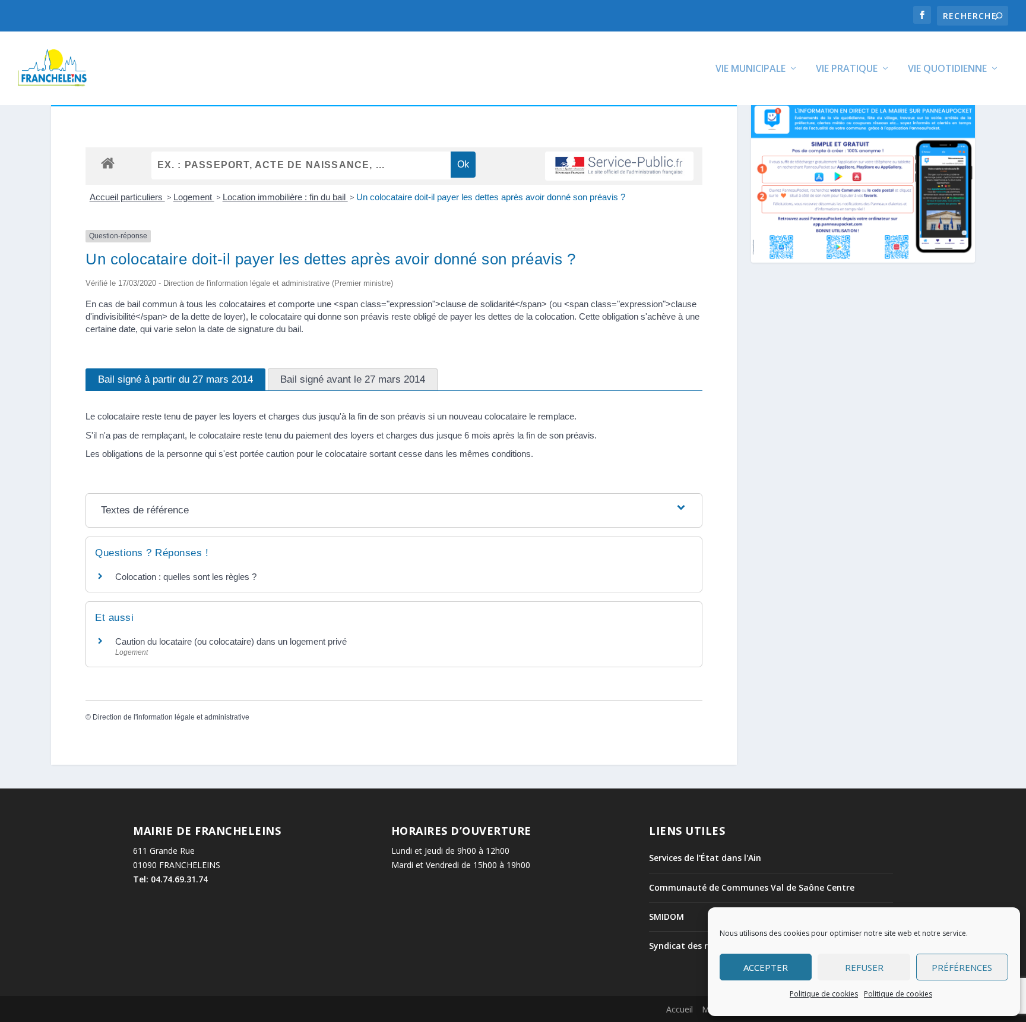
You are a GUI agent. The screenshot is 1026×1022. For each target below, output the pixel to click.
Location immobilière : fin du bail (285, 197)
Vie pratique (847, 69)
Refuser (864, 967)
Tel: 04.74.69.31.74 (170, 879)
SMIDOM (666, 916)
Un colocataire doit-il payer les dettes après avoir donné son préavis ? (490, 197)
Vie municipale (750, 69)
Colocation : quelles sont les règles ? (185, 577)
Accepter (765, 967)
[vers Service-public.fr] (619, 166)
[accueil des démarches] (107, 163)
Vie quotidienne (947, 69)
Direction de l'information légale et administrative (171, 717)
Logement (193, 197)
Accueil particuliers (127, 197)
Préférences (962, 967)
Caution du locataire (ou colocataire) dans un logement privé (231, 641)
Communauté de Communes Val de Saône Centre (751, 887)
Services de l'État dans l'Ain (705, 857)
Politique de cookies (824, 994)
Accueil (679, 1009)
